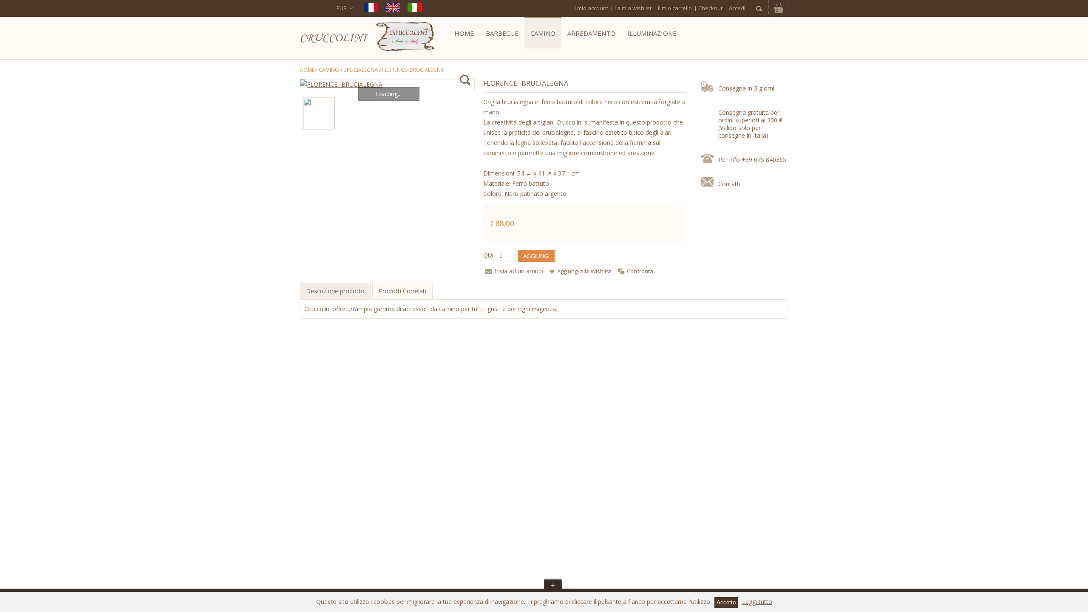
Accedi (737, 8)
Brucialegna (360, 70)
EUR (342, 8)
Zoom (464, 80)
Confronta (640, 271)
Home (307, 70)
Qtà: (489, 255)
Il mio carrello (675, 8)
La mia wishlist (633, 8)
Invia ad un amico (519, 271)
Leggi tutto (757, 602)
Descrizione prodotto (335, 291)
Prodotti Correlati (402, 291)
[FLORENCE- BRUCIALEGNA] (387, 84)
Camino (329, 70)
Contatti (729, 184)
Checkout (710, 8)
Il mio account (590, 8)
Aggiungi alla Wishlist (584, 271)
